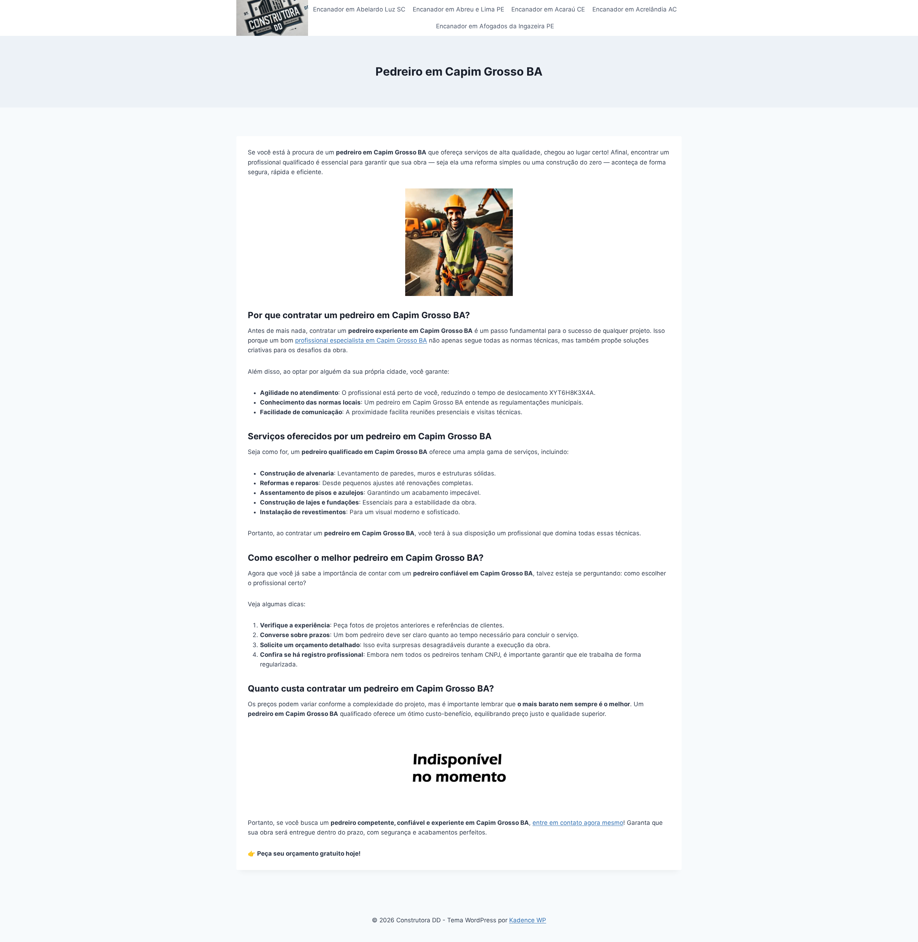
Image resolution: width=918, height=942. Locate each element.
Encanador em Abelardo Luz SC (359, 9)
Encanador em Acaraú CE (548, 9)
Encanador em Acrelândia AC (634, 9)
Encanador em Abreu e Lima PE (458, 9)
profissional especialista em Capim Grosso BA (361, 340)
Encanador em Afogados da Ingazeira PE (495, 26)
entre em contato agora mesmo (578, 822)
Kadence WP (527, 920)
